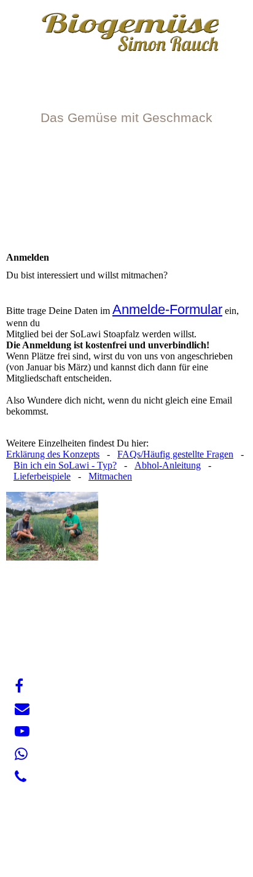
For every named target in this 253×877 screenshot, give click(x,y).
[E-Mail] (22, 709)
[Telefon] (20, 777)
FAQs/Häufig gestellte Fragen (175, 454)
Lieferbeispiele (42, 476)
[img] (126, 35)
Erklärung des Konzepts (52, 454)
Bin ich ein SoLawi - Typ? (65, 465)
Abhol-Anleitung (167, 465)
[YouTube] (22, 732)
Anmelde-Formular (167, 309)
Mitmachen (110, 476)
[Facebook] (19, 686)
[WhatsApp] (21, 754)
